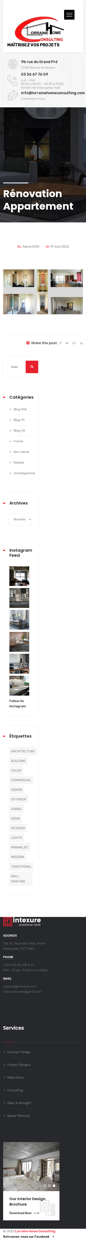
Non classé (21, 452)
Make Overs (15, 1077)
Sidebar (19, 462)
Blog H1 (19, 420)
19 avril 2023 (60, 247)
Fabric (16, 809)
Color (16, 770)
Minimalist (20, 847)
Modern (17, 857)
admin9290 (31, 247)
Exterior (18, 799)
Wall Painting (18, 878)
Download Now (20, 1213)
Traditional (21, 867)
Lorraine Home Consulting (35, 1231)
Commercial (21, 780)
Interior (18, 828)
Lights (16, 838)
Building (18, 761)
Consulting (15, 1090)
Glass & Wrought (19, 1103)
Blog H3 (19, 430)
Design (16, 790)
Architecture (23, 751)
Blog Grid (20, 409)
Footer (18, 441)
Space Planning (18, 1116)
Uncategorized (23, 473)
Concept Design (19, 1052)
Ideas (15, 818)
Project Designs (18, 1065)
